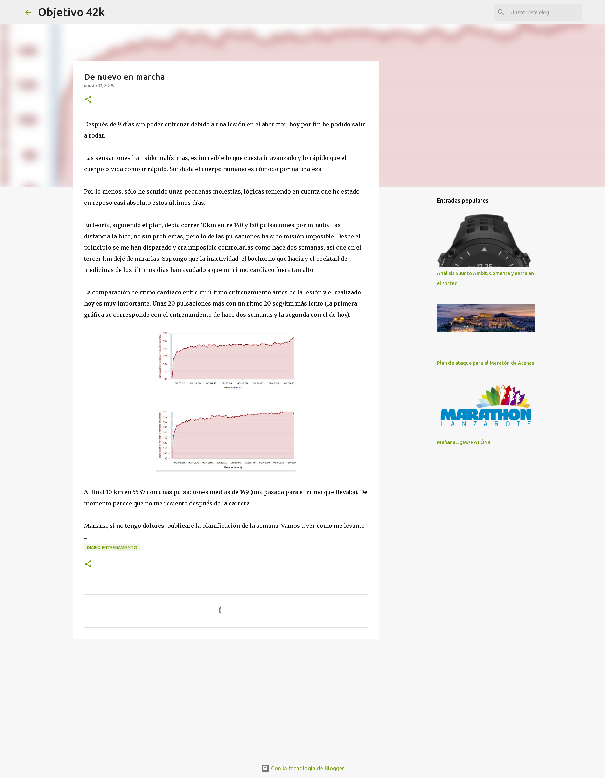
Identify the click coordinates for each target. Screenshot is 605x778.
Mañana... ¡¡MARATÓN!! (464, 442)
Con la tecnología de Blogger (307, 768)
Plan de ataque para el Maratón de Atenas (485, 363)
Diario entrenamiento (112, 547)
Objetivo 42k (71, 12)
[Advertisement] (226, 698)
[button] (88, 100)
